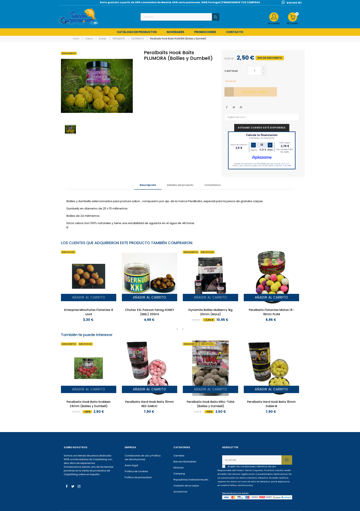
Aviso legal (131, 465)
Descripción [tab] (148, 185)
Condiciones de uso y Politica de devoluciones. (142, 457)
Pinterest (241, 107)
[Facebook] (66, 487)
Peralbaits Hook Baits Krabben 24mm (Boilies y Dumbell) (89, 404)
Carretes (178, 455)
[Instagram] (79, 487)
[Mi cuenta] (273, 17)
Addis (245, 493)
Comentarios (213, 185)
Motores (178, 467)
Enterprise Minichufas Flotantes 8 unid (88, 312)
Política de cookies (136, 471)
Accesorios (180, 491)
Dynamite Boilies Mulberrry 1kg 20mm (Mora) (210, 312)
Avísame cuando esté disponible (262, 127)
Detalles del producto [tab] (180, 185)
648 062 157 (294, 3)
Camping (179, 473)
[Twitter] (73, 487)
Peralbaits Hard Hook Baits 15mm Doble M (271, 404)
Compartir (226, 107)
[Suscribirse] (286, 460)
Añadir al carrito (255, 92)
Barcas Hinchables (184, 461)
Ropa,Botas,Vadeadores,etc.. (191, 479)
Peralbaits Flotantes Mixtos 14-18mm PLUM (271, 312)
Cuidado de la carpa (186, 485)
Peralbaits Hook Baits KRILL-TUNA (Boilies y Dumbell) (210, 404)
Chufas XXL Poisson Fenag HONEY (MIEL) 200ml (149, 312)
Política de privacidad (138, 477)
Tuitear (234, 107)
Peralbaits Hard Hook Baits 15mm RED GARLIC (149, 404)
